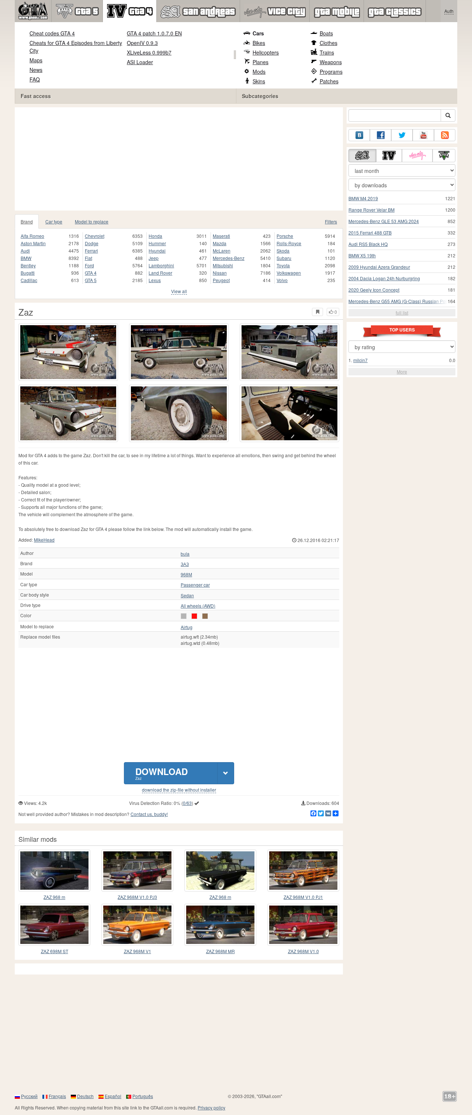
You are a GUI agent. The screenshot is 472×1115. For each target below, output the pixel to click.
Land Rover (160, 273)
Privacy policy (211, 1107)
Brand (27, 221)
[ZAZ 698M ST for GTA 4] (54, 925)
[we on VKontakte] (359, 135)
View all (179, 291)
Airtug (186, 627)
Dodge (91, 243)
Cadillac (29, 280)
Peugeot (221, 280)
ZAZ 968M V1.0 (303, 951)
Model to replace (91, 221)
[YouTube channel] (423, 135)
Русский (29, 1096)
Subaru (284, 258)
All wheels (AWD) (198, 606)
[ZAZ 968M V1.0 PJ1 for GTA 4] (303, 871)
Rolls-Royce (289, 243)
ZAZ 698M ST (54, 951)
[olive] (205, 616)
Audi (25, 250)
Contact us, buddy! (149, 814)
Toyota (283, 265)
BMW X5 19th (362, 255)
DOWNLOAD (161, 773)
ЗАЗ (185, 564)
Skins (259, 81)
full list (402, 312)
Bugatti (28, 273)
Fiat (88, 258)
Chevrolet (94, 236)
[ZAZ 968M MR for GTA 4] (220, 925)
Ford (89, 265)
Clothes (328, 42)
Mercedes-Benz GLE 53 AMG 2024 (383, 221)
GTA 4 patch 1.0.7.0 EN (154, 33)
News (36, 69)
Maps (36, 60)
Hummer (157, 243)
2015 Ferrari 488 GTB (370, 232)
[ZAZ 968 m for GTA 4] (54, 871)
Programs (331, 71)
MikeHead (44, 539)
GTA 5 (91, 280)
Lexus (155, 280)
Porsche (285, 236)
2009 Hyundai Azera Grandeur (379, 267)
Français (57, 1096)
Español (113, 1096)
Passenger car (195, 585)
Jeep (154, 258)
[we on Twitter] (402, 135)
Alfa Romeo (32, 236)
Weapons (331, 62)
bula (185, 554)
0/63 (187, 803)
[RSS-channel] (444, 135)
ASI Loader (140, 62)
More (402, 371)
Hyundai (157, 250)
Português (142, 1096)
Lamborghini (161, 265)
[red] (194, 616)
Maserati (221, 236)
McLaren (221, 250)
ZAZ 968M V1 (137, 951)
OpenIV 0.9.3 (142, 42)
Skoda (283, 250)
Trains (327, 52)
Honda (155, 236)
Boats (326, 33)
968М (186, 574)
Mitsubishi (223, 265)
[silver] (184, 616)
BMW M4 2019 (363, 198)
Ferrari (91, 250)
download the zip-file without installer (179, 790)
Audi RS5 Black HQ (368, 244)
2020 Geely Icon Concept (373, 289)
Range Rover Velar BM (371, 209)
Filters (331, 221)
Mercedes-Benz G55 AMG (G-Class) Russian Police (400, 301)
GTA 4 (91, 273)
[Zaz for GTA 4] (68, 352)
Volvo (282, 280)
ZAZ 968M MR (220, 951)
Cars (258, 33)
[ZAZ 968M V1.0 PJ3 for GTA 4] (137, 871)
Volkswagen (289, 273)
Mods (259, 71)
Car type (53, 221)
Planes (260, 62)
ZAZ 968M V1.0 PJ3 (137, 897)
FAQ (35, 79)
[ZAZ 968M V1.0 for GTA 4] (303, 925)
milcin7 (360, 360)
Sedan (187, 595)
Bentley (28, 265)
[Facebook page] (380, 135)
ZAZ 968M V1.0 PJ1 (303, 897)
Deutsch (85, 1096)
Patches (329, 81)
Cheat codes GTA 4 (52, 33)
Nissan (220, 273)
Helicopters (266, 52)
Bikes (259, 42)
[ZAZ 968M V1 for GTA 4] (137, 925)
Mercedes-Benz (228, 258)
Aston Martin (33, 243)
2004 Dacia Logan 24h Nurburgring (384, 278)
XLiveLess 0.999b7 (149, 52)
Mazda (219, 243)
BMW (26, 258)
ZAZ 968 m (54, 897)
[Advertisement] (181, 159)
